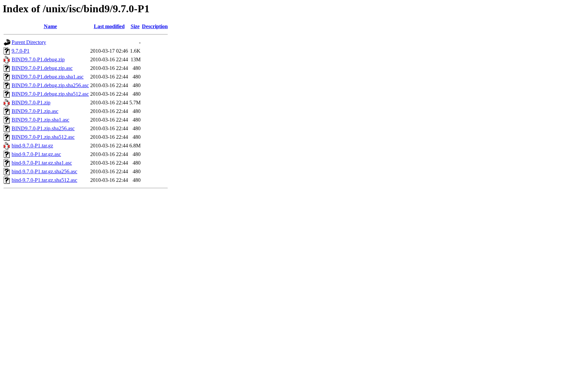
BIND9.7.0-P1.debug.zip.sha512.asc (50, 94)
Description (155, 26)
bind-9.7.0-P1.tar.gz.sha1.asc (42, 163)
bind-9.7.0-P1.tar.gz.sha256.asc (44, 171)
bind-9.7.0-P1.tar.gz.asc (36, 154)
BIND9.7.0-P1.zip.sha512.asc (43, 137)
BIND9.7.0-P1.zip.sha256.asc (43, 128)
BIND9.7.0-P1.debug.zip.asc (42, 68)
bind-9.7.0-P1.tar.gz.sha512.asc (44, 180)
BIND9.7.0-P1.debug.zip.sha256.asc (50, 85)
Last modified (109, 26)
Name (50, 26)
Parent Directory (29, 42)
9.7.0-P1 (21, 51)
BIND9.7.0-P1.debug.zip (38, 59)
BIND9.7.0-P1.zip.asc (35, 111)
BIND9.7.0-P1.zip (31, 102)
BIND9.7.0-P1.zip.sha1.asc (40, 120)
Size (135, 26)
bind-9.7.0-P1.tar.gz (32, 145)
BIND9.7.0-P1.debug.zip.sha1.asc (48, 76)
